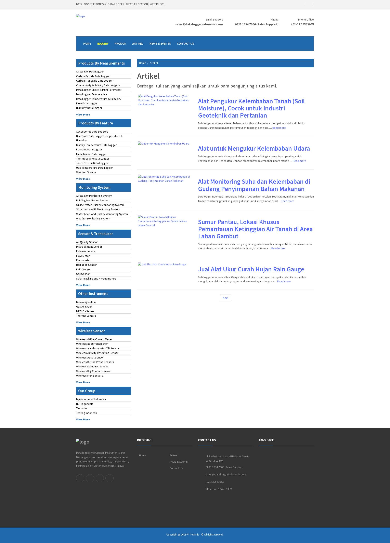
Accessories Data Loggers (92, 131)
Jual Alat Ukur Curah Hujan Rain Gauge (251, 269)
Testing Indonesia (87, 413)
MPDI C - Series (85, 311)
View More (83, 114)
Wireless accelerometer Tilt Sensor (97, 348)
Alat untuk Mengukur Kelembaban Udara (254, 148)
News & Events (160, 43)
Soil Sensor (83, 274)
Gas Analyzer (84, 306)
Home (87, 43)
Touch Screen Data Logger (92, 163)
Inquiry (102, 43)
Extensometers (85, 251)
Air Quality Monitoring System (94, 196)
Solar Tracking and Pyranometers (96, 278)
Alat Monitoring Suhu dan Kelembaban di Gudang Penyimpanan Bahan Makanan (254, 185)
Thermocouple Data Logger (92, 158)
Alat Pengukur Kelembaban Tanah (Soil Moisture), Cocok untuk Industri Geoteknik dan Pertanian (251, 108)
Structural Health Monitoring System (98, 209)
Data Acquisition (86, 302)
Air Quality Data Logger (90, 71)
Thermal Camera (86, 315)
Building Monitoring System (92, 200)
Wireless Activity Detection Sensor (97, 353)
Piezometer (83, 260)
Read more (279, 128)
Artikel (137, 43)
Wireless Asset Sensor (90, 357)
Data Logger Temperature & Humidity (98, 99)
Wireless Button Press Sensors (95, 362)
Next (225, 298)
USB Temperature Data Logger (94, 167)
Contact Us (185, 43)
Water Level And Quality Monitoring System (102, 214)
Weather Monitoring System (93, 218)
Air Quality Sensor (87, 242)
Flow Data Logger (86, 103)
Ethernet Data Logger (89, 149)
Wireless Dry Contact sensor (93, 371)
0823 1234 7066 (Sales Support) (256, 24)
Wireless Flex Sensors (89, 375)
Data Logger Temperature (91, 94)
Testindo (81, 408)
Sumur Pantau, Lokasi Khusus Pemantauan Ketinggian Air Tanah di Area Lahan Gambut (255, 229)
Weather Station (86, 172)
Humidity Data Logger (89, 108)
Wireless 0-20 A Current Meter (94, 339)
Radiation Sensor (86, 265)
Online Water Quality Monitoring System (100, 205)
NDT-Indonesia (84, 404)
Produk (120, 43)
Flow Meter (83, 256)
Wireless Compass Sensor (92, 366)
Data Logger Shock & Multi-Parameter (98, 90)
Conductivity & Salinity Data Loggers (98, 85)
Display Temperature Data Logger (96, 145)
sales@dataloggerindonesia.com (199, 24)
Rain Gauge (83, 269)
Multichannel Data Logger (91, 154)
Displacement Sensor (89, 246)
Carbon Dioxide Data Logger (93, 76)
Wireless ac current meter (92, 343)
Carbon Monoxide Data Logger (94, 80)
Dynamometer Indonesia (91, 399)
